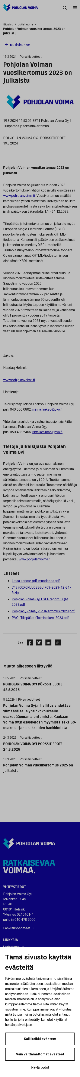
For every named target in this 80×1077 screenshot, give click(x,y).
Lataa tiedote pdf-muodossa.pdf (36, 580)
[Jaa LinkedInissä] (46, 642)
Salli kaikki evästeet (40, 1039)
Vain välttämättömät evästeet (40, 1054)
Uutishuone (25, 24)
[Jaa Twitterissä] (37, 642)
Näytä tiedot (40, 1067)
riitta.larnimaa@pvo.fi (47, 432)
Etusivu (8, 24)
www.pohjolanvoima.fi (19, 195)
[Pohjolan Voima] (20, 8)
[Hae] (64, 7)
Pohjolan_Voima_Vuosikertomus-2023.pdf (43, 611)
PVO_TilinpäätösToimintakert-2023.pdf (40, 617)
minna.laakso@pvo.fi (47, 409)
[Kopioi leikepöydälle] (56, 642)
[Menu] (75, 7)
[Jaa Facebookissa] (28, 642)
